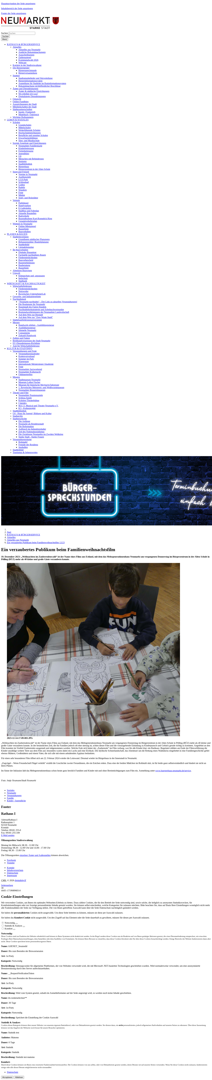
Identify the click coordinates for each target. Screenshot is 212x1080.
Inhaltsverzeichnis (15, 870)
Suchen (4, 33)
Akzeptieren (7, 1077)
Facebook (11, 860)
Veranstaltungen (14, 795)
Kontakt (10, 867)
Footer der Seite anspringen (13, 13)
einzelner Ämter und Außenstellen (35, 855)
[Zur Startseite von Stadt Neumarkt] (30, 28)
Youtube (11, 863)
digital (20, 880)
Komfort (8, 928)
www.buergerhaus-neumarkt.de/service (173, 770)
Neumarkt (11, 793)
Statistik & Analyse (13, 925)
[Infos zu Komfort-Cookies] (14, 929)
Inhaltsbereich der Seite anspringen (17, 8)
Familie (10, 798)
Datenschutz (12, 873)
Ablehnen (19, 1077)
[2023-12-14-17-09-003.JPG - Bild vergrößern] (93, 735)
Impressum (12, 875)
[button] (23, 44)
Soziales (10, 790)
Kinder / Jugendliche (16, 800)
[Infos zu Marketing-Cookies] (24, 926)
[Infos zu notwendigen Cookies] (16, 923)
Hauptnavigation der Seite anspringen (18, 3)
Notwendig (10, 923)
